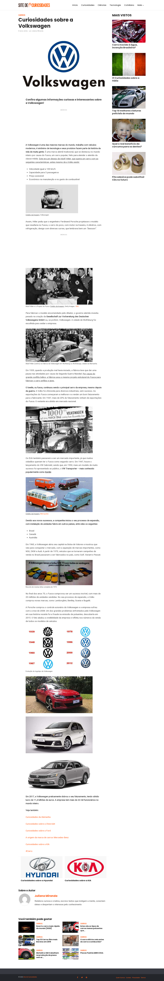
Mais (139, 5)
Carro (29, 851)
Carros (21, 15)
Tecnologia (115, 5)
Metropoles (44, 514)
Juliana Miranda (37, 31)
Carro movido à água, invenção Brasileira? (125, 46)
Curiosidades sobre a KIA (37, 844)
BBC (77, 306)
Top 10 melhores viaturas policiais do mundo (126, 112)
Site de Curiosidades (30, 977)
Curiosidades (87, 5)
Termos (143, 977)
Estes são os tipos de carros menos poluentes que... (91, 928)
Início (75, 5)
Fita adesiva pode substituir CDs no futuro (128, 178)
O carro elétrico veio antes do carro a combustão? (92, 940)
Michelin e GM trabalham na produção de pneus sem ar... (47, 955)
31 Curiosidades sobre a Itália (125, 79)
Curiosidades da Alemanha (38, 817)
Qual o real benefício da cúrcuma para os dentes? (127, 145)
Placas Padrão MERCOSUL (91, 953)
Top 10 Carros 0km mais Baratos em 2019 (46, 940)
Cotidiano (129, 5)
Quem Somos (120, 977)
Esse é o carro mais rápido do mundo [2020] (48, 927)
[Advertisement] (64, 126)
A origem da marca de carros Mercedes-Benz (47, 837)
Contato (128, 977)
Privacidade (136, 977)
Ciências (102, 5)
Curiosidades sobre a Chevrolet (40, 824)
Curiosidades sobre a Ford (38, 830)
